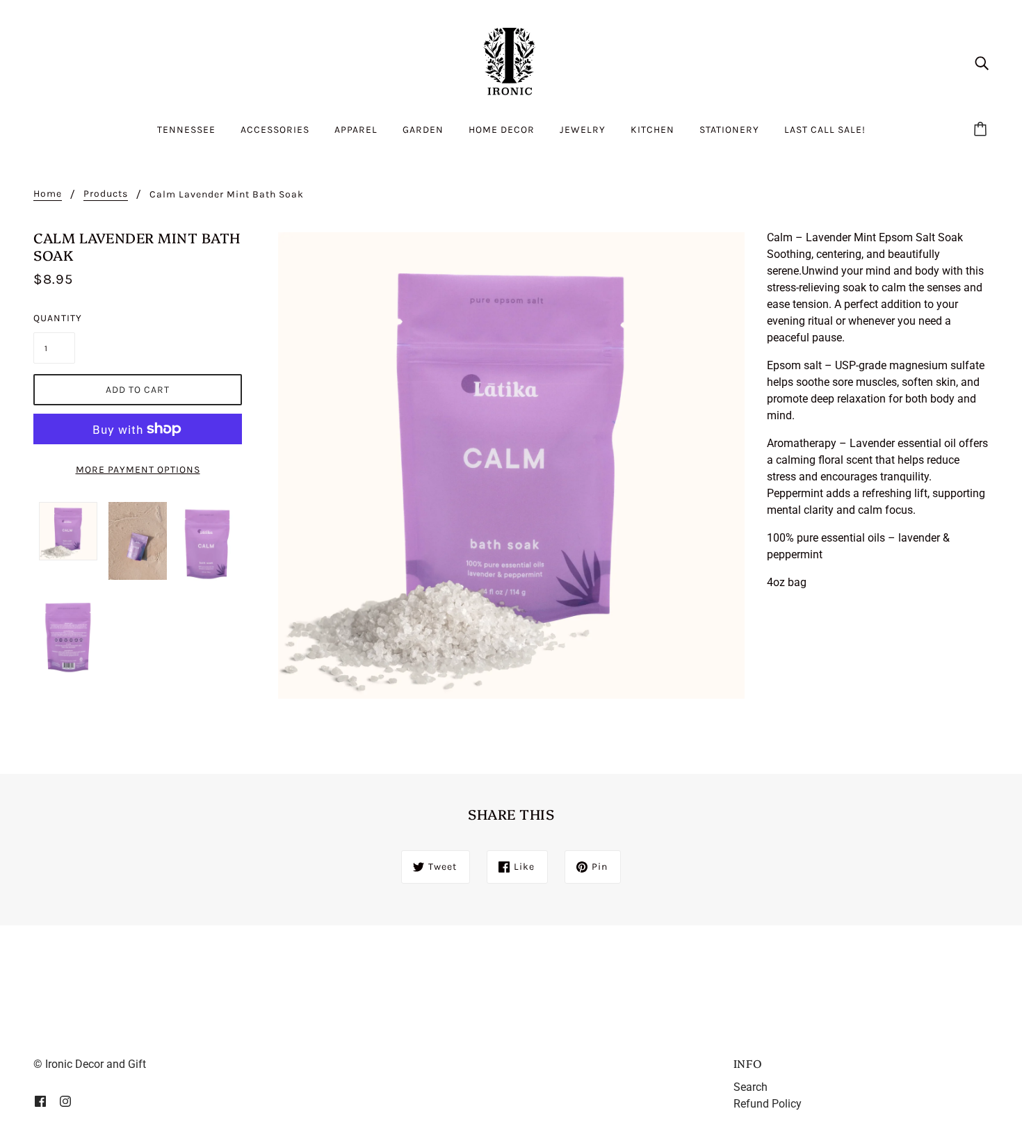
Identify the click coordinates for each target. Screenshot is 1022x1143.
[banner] (511, 61)
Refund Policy (767, 1103)
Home (47, 194)
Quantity (54, 318)
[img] (981, 62)
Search (750, 1087)
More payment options (138, 470)
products (105, 194)
